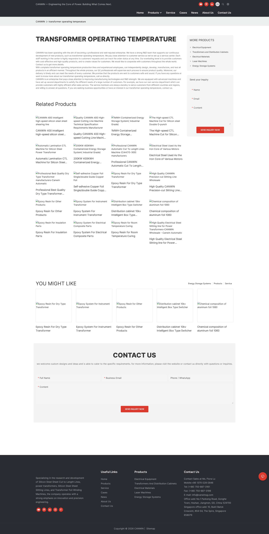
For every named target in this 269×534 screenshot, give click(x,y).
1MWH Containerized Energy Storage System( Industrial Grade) (126, 132)
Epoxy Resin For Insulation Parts (51, 234)
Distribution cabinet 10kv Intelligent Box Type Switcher (126, 213)
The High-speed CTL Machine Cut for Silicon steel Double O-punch (163, 132)
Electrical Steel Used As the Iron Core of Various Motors (165, 157)
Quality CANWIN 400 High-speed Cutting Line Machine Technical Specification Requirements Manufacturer (90, 136)
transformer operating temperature (67, 21)
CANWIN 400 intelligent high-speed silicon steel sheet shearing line (50, 132)
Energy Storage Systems (199, 283)
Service (228, 283)
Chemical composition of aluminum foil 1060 (164, 213)
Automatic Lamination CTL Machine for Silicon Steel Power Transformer (51, 160)
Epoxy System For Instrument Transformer (88, 213)
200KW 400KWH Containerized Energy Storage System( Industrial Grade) (89, 160)
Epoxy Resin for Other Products (49, 213)
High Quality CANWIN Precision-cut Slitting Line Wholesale (164, 188)
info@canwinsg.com (202, 494)
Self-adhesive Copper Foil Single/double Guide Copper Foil (90, 188)
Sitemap (150, 528)
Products (218, 283)
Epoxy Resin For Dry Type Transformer (126, 185)
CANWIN (40, 21)
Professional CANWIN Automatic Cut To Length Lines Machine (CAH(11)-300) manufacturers (126, 164)
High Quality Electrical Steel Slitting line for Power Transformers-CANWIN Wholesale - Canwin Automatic (165, 241)
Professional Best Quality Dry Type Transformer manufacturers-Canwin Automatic (50, 192)
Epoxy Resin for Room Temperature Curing (124, 234)
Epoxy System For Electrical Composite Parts (90, 234)
